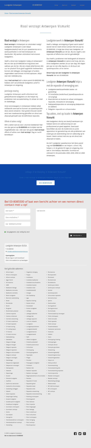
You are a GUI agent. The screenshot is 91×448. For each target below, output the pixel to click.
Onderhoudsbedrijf (32, 342)
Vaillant (50, 334)
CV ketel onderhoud (12, 321)
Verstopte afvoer (52, 344)
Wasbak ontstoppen (53, 376)
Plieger (28, 357)
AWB (7, 285)
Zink (49, 394)
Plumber (28, 360)
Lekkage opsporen (31, 319)
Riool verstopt (30, 422)
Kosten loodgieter (31, 308)
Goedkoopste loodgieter (13, 402)
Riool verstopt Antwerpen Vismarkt (20, 13)
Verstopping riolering (54, 339)
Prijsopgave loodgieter (32, 363)
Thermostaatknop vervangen (56, 313)
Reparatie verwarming (32, 391)
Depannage (9, 373)
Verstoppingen (52, 342)
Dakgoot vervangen (11, 357)
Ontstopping (30, 350)
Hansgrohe (9, 417)
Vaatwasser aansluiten (54, 329)
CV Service (9, 332)
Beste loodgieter (10, 295)
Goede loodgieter (11, 399)
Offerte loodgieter (31, 339)
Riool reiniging (30, 420)
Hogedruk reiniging (31, 272)
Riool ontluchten (31, 414)
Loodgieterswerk (31, 334)
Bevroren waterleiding (12, 298)
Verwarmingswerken (54, 357)
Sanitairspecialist (52, 293)
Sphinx (50, 300)
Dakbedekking (10, 337)
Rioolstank (51, 277)
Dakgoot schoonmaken (12, 352)
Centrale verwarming (12, 319)
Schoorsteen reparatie (54, 295)
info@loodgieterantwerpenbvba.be (17, 251)
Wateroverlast (52, 383)
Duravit (8, 376)
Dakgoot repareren (11, 350)
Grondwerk (9, 414)
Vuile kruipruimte (53, 373)
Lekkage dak (30, 316)
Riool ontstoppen (31, 417)
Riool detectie (30, 402)
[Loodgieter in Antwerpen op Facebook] (75, 433)
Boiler (7, 300)
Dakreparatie (9, 368)
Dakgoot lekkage (11, 342)
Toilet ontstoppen (53, 316)
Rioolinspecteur (30, 425)
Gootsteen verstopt (11, 409)
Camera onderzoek (11, 316)
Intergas (28, 293)
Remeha (28, 378)
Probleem (29, 365)
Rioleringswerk (30, 399)
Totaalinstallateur (53, 326)
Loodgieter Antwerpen (13, 5)
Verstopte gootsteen (54, 347)
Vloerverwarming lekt (54, 368)
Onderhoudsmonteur (32, 344)
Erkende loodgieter (11, 378)
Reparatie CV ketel (31, 381)
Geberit (8, 391)
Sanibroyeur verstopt (54, 287)
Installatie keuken (31, 285)
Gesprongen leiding (11, 396)
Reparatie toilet (30, 389)
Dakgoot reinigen (11, 344)
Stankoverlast (52, 303)
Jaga (27, 298)
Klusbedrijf (29, 306)
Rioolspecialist (52, 275)
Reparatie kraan (30, 386)
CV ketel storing (10, 326)
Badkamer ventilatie (12, 293)
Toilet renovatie (52, 319)
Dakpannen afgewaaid (12, 363)
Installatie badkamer (32, 280)
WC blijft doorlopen (53, 386)
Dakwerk (8, 370)
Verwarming (51, 350)
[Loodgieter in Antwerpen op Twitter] (80, 433)
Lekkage (28, 311)
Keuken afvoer (30, 303)
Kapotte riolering (31, 300)
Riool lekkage (30, 409)
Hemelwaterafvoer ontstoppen (15, 420)
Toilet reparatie (52, 321)
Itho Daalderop (30, 295)
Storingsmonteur (53, 308)
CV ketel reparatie (11, 324)
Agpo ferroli (9, 280)
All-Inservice (9, 282)
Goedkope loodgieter (12, 404)
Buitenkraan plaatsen (12, 311)
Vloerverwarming (53, 365)
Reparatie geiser (31, 383)
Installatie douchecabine (33, 282)
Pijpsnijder (29, 355)
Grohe (8, 412)
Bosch (8, 306)
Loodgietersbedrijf (31, 329)
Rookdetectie (51, 282)
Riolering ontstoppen (32, 396)
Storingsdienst (52, 306)
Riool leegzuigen (31, 407)
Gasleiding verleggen (12, 389)
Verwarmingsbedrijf (53, 352)
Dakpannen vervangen (12, 365)
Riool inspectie (30, 404)
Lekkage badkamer (31, 313)
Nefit (27, 337)
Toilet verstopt (52, 324)
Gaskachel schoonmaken (13, 386)
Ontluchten (29, 347)
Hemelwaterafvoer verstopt (14, 422)
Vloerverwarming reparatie (55, 370)
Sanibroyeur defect (53, 285)
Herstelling (9, 425)
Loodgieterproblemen (32, 326)
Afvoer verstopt (10, 277)
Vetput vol (51, 360)
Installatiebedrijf (31, 290)
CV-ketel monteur (11, 334)
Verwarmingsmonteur (54, 355)
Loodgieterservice (31, 332)
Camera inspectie (11, 313)
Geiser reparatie (10, 394)
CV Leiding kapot (11, 329)
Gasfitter (8, 381)
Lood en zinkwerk (31, 321)
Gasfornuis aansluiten (12, 383)
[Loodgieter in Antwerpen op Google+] (84, 433)
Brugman (8, 308)
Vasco (49, 337)
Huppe (28, 275)
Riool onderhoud (31, 412)
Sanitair (50, 290)
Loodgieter (29, 324)
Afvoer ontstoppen (11, 275)
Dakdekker (9, 339)
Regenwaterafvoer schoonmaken (35, 376)
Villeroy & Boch (52, 363)
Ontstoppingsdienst (32, 352)
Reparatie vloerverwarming (34, 394)
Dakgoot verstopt (11, 355)
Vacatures (50, 332)
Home (6, 13)
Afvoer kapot (10, 272)
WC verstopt (51, 391)
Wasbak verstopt (52, 378)
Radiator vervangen (32, 373)
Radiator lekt (30, 368)
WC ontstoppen (52, 389)
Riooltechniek (52, 280)
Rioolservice (51, 272)
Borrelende (9, 303)
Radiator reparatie (31, 370)
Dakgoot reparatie (11, 347)
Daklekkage (9, 360)
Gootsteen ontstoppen (12, 407)
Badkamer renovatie (12, 290)
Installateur (29, 277)
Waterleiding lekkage (54, 381)
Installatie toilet (30, 287)
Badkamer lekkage (11, 287)
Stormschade (51, 311)
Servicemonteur (52, 298)
